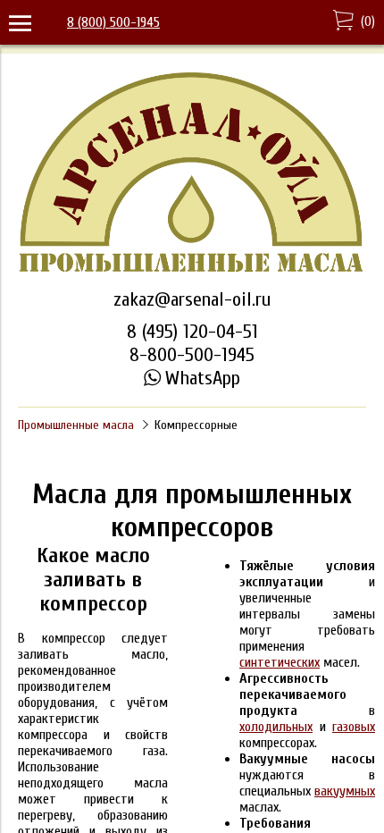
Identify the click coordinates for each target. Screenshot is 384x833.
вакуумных (344, 791)
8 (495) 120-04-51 (192, 331)
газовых (353, 727)
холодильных (276, 727)
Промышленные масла (76, 425)
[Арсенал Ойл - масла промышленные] (192, 271)
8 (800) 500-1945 (113, 22)
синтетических (279, 662)
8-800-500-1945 (192, 354)
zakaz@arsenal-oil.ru (192, 299)
